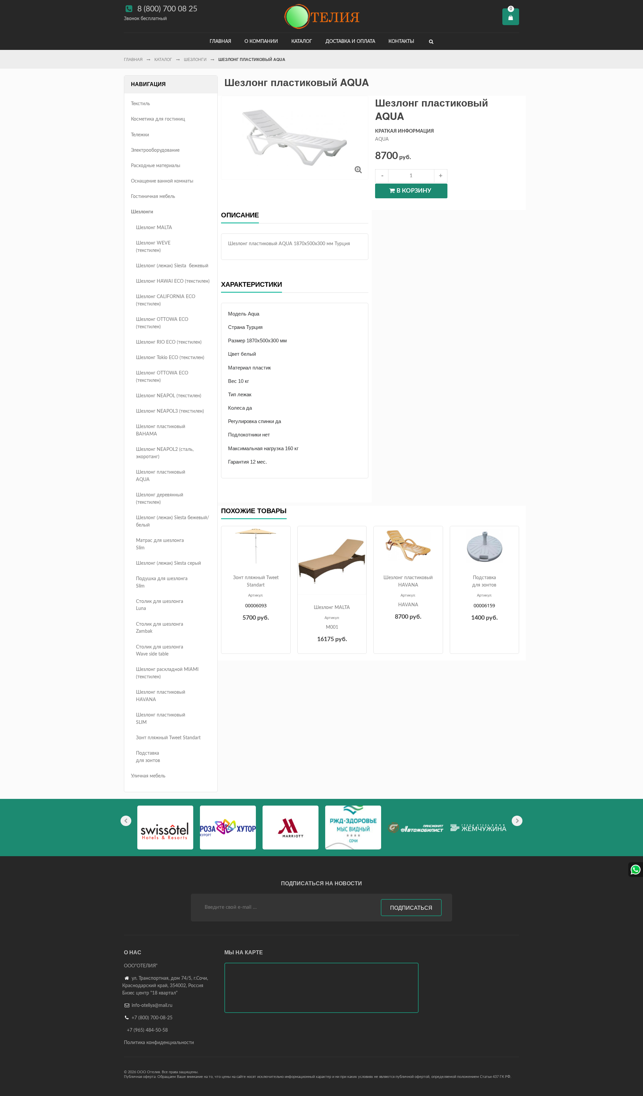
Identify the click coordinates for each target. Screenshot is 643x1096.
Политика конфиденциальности (159, 1042)
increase (440, 176)
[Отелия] (321, 16)
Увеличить (358, 169)
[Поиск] (431, 41)
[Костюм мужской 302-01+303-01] (255, 545)
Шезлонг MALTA (332, 607)
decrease (381, 176)
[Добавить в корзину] (255, 560)
